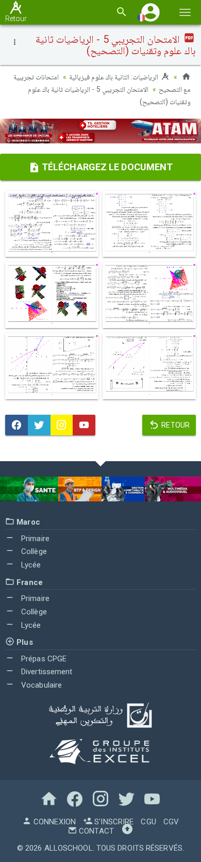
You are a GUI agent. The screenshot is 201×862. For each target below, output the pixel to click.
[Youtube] (84, 425)
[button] (150, 12)
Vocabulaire (40, 685)
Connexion (53, 821)
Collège (33, 551)
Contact (95, 831)
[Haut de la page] (127, 831)
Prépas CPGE (42, 658)
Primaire (34, 538)
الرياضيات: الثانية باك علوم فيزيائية (114, 77)
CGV (171, 821)
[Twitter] (39, 425)
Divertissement (46, 671)
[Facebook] (16, 425)
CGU (148, 821)
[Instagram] (62, 425)
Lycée (30, 565)
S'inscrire (112, 821)
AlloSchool (68, 848)
